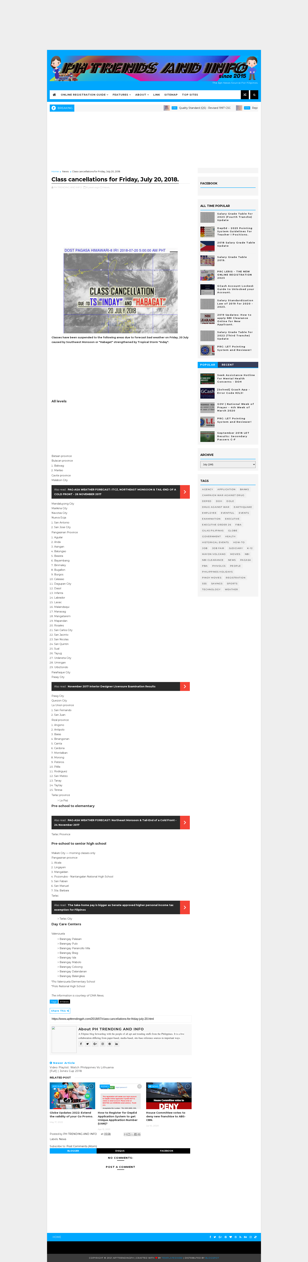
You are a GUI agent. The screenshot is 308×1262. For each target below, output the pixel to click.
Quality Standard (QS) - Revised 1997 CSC (178, 108)
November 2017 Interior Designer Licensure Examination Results (111, 686)
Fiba (238, 524)
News (65, 171)
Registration (235, 577)
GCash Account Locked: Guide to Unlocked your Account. (235, 289)
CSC (148, 108)
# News (64, 1001)
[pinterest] (226, 1237)
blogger (73, 1150)
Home (55, 171)
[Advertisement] (154, 25)
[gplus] (220, 1237)
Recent (228, 364)
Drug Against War (215, 507)
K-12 (250, 548)
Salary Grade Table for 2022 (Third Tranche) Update (235, 335)
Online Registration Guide (83, 94)
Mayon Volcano (214, 554)
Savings (217, 583)
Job (205, 548)
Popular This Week (208, 365)
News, (106, 187)
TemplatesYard (172, 1257)
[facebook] (210, 1237)
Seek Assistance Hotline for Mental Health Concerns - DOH (236, 378)
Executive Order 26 (216, 524)
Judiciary (236, 548)
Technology (211, 589)
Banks (244, 489)
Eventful (227, 513)
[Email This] (125, 1134)
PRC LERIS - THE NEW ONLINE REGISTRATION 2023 (234, 274)
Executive (232, 518)
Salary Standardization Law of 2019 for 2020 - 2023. (235, 303)
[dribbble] (236, 1237)
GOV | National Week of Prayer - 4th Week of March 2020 (235, 407)
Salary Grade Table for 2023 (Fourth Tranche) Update (235, 217)
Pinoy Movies (211, 577)
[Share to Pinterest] (139, 1134)
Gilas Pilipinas (213, 530)
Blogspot (212, 1257)
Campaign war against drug (223, 495)
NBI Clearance (213, 560)
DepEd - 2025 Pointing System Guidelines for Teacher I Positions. (235, 231)
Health (230, 536)
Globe (233, 530)
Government (211, 536)
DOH (219, 501)
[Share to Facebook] (135, 1134)
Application (226, 489)
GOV (221, 108)
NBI (247, 554)
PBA (205, 565)
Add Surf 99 (59, 1086)
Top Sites (190, 94)
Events (244, 513)
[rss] (240, 1237)
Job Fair (218, 548)
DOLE (230, 501)
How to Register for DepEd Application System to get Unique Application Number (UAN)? (118, 1118)
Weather (231, 589)
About (140, 94)
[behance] (245, 1237)
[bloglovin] (231, 1237)
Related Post (60, 1077)
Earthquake (243, 507)
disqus (119, 1150)
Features (120, 94)
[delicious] (255, 1237)
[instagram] (251, 1237)
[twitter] (215, 1237)
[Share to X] (132, 1134)
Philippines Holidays (217, 571)
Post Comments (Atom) (81, 1146)
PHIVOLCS (219, 565)
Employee (209, 513)
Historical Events (215, 542)
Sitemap (171, 94)
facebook (166, 1150)
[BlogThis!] (129, 1134)
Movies (235, 554)
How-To (239, 542)
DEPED (207, 501)
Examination (211, 518)
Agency (105, 1086)
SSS (204, 583)
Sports (232, 583)
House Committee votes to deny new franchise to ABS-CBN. (166, 1116)
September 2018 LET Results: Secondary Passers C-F (233, 436)
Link (156, 94)
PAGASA (245, 560)
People (235, 565)
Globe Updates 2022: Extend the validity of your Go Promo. (71, 1114)
